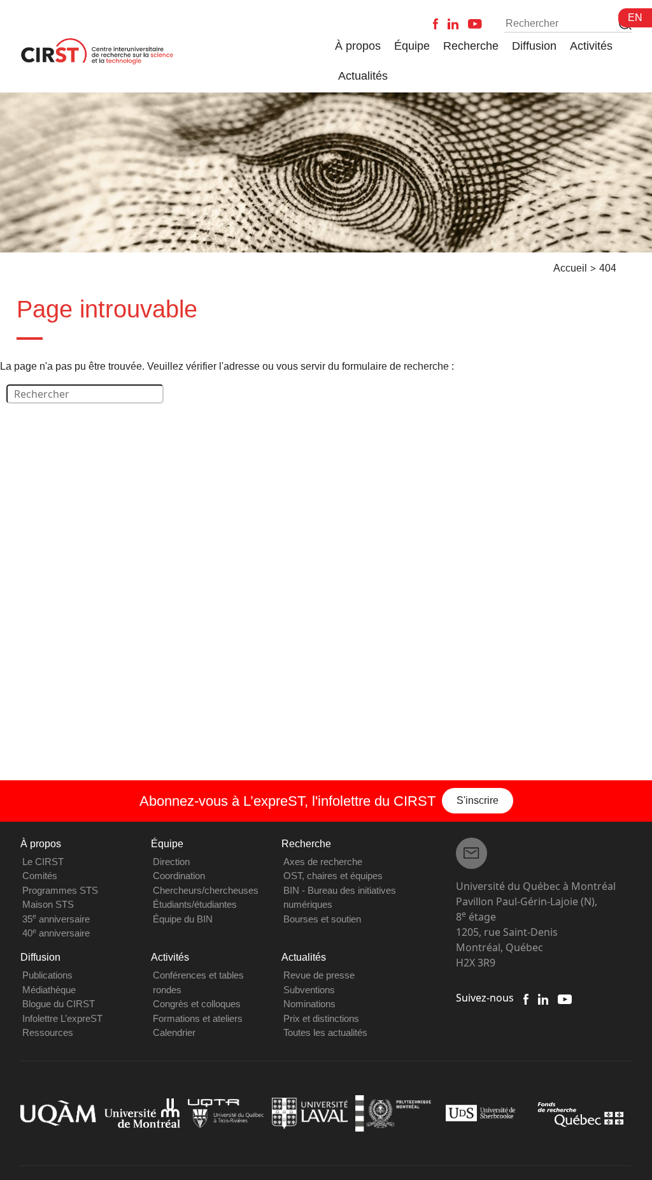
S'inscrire (478, 800)
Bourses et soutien (322, 919)
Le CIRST (43, 861)
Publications (47, 975)
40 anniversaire (56, 933)
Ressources (47, 1032)
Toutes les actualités (325, 1032)
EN (635, 17)
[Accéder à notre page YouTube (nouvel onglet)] (564, 998)
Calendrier (174, 1032)
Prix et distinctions (321, 1018)
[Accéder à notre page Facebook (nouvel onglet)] (525, 998)
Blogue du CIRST (58, 1003)
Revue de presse (319, 975)
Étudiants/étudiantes (195, 904)
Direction (171, 861)
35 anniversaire (56, 919)
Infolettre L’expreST (62, 1018)
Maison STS (48, 904)
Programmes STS (60, 890)
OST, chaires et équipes (333, 875)
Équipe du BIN (183, 919)
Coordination (179, 875)
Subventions (309, 989)
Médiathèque (49, 989)
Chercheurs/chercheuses (206, 890)
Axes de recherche (322, 861)
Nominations (309, 1003)
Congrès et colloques (197, 1003)
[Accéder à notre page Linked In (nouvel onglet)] (543, 998)
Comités (39, 875)
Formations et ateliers (198, 1018)
